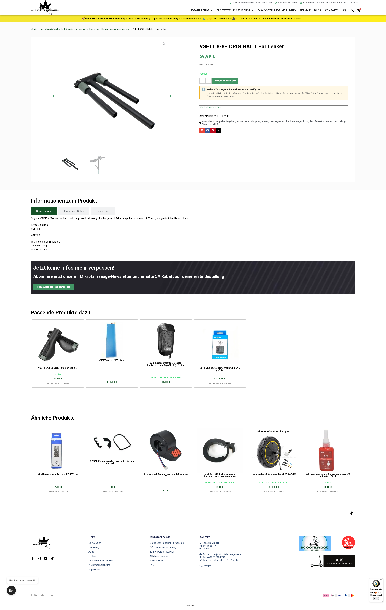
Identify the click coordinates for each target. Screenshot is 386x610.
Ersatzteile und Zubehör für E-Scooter (56, 29)
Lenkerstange (294, 121)
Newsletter (94, 542)
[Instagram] (39, 558)
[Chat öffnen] (11, 590)
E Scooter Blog (158, 560)
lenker (264, 121)
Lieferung (93, 547)
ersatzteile (243, 121)
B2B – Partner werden (162, 551)
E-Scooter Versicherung (163, 547)
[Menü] (381, 580)
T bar (305, 121)
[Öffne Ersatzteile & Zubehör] (252, 10)
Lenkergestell (277, 121)
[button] (54, 96)
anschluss (208, 121)
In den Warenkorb (225, 80)
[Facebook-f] (32, 558)
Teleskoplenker (323, 121)
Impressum (94, 569)
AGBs (91, 551)
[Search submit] (345, 10)
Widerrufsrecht (193, 605)
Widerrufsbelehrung (99, 565)
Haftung (92, 556)
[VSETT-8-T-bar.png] (112, 96)
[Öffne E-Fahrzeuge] (211, 10)
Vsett (205, 124)
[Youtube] (45, 558)
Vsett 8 (214, 124)
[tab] (44, 211)
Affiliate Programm (160, 556)
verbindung (339, 121)
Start (33, 29)
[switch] (376, 598)
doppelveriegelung (225, 121)
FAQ (152, 565)
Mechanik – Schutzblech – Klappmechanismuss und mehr (103, 29)
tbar (312, 121)
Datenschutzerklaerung (101, 560)
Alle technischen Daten (211, 107)
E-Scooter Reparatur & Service (167, 542)
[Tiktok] (52, 558)
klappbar (255, 121)
